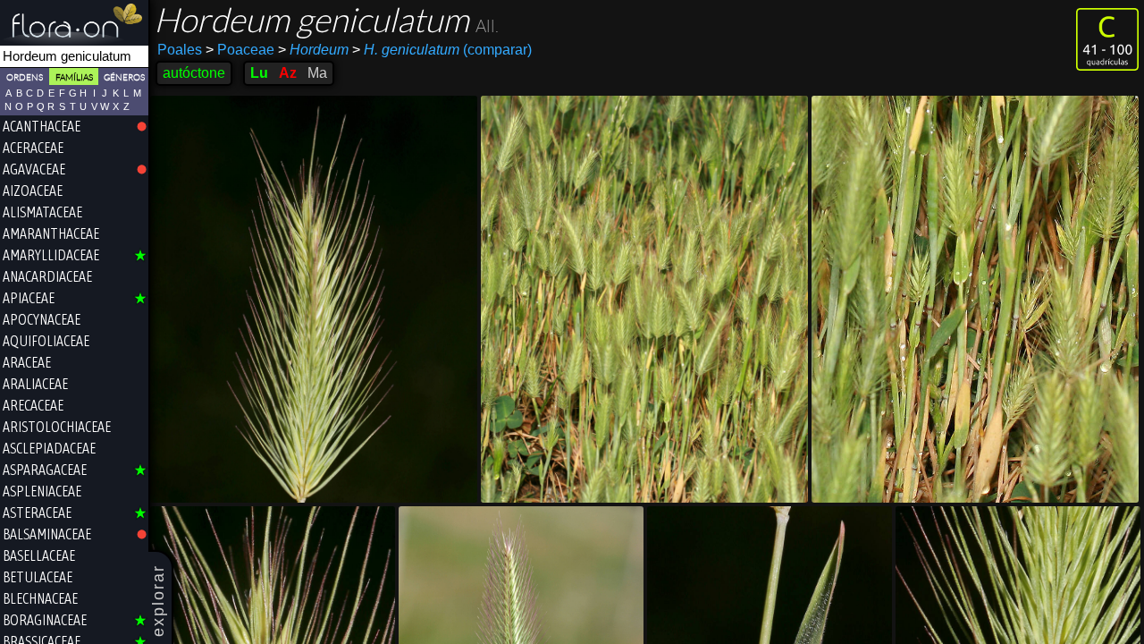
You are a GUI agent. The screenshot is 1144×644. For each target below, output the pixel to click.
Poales (179, 49)
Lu (259, 72)
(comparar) (442, 49)
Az (288, 72)
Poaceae (240, 49)
